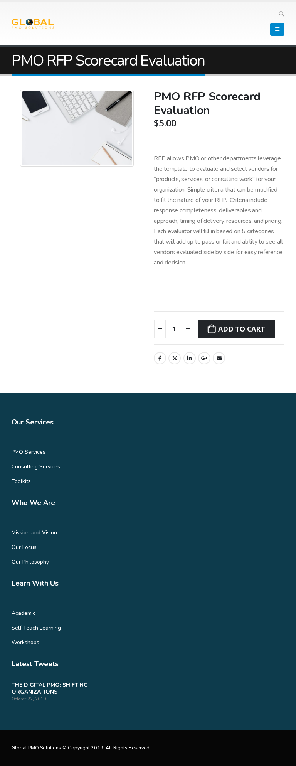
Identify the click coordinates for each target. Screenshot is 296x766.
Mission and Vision (34, 532)
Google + (204, 358)
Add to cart (241, 328)
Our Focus (24, 547)
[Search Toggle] (281, 14)
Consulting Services (36, 466)
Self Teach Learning (36, 627)
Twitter (174, 358)
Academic (23, 613)
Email (219, 358)
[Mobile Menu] (277, 29)
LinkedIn (189, 358)
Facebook (160, 358)
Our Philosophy (30, 562)
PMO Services (28, 452)
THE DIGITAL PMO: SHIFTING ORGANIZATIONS (50, 688)
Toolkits (21, 481)
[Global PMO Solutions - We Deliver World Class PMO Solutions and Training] (33, 24)
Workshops (25, 642)
